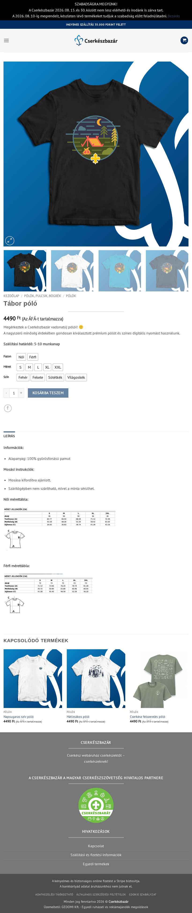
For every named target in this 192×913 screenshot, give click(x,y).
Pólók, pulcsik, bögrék (42, 296)
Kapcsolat (96, 845)
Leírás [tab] (9, 436)
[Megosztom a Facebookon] (8, 408)
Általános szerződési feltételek (101, 894)
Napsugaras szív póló (19, 717)
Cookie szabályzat (143, 894)
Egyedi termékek (96, 864)
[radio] (21, 356)
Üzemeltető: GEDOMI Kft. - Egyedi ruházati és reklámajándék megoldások (96, 907)
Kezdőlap (11, 296)
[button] (6, 40)
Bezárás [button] (174, 16)
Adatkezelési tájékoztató (54, 894)
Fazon (7, 356)
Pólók (71, 296)
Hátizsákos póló (78, 717)
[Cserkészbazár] (96, 40)
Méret (7, 366)
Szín (6, 377)
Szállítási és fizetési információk (96, 854)
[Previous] (13, 154)
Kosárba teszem (48, 392)
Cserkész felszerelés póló (147, 717)
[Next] (179, 154)
